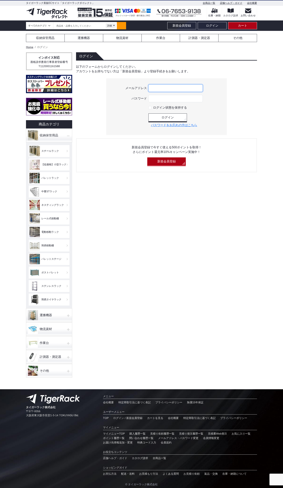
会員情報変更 (211, 438)
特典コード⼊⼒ (146, 442)
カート (242, 25)
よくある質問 (171, 473)
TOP (106, 418)
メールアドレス (136, 88)
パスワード (139, 98)
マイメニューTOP (114, 433)
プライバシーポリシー (168, 402)
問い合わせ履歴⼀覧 (141, 438)
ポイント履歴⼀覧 (114, 438)
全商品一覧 (209, 3)
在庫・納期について (234, 473)
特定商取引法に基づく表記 (134, 402)
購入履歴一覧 (137, 433)
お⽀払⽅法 (109, 473)
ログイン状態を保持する (170, 107)
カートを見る (155, 418)
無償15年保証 (195, 402)
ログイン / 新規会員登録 (127, 418)
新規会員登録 (181, 25)
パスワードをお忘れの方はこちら (174, 125)
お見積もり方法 (148, 473)
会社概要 (252, 3)
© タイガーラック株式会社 (141, 484)
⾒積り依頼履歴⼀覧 (162, 433)
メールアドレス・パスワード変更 (178, 438)
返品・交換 (211, 473)
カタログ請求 (140, 458)
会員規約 (166, 442)
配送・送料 (128, 473)
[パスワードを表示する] (199, 98)
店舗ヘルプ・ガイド (231, 3)
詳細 (109, 25)
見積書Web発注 (217, 433)
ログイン (212, 25)
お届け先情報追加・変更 (118, 442)
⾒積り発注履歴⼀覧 (191, 433)
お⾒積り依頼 (191, 473)
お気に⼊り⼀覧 (241, 433)
